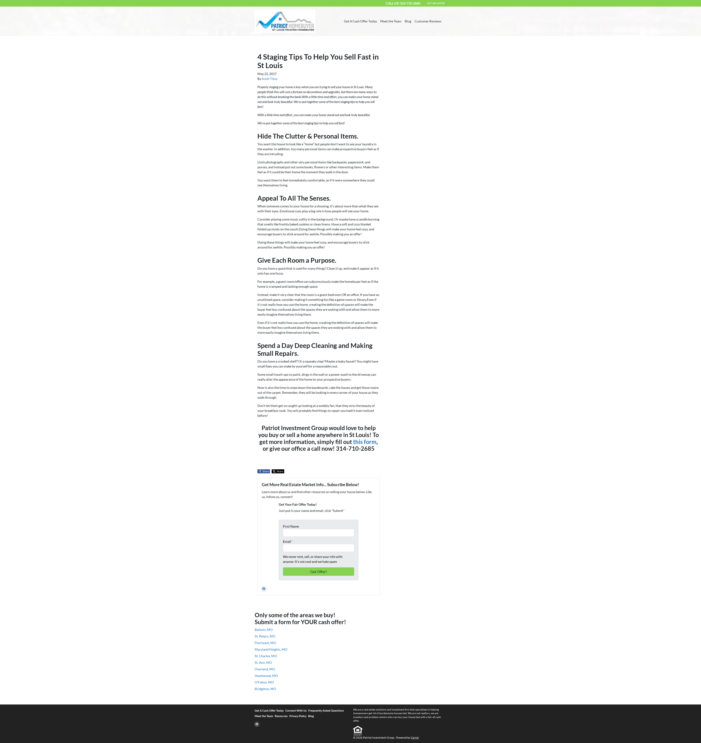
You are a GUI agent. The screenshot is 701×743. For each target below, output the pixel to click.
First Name (291, 526)
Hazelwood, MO (266, 676)
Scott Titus (269, 79)
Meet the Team (390, 21)
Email (288, 541)
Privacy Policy (298, 716)
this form (364, 441)
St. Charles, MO (266, 656)
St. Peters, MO (265, 636)
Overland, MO (265, 669)
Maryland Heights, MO (271, 649)
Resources (281, 716)
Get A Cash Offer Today (360, 21)
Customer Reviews (428, 21)
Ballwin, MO (264, 630)
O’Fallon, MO (264, 682)
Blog (408, 21)
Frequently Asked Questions (326, 710)
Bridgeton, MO (265, 689)
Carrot (415, 737)
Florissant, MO (265, 643)
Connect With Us (296, 710)
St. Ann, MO (263, 662)
